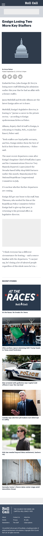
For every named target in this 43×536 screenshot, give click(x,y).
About (4, 517)
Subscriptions (28, 523)
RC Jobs (26, 520)
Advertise (27, 517)
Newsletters (6, 523)
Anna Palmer (8, 69)
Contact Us (16, 517)
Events (4, 520)
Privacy (15, 520)
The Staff (16, 523)
